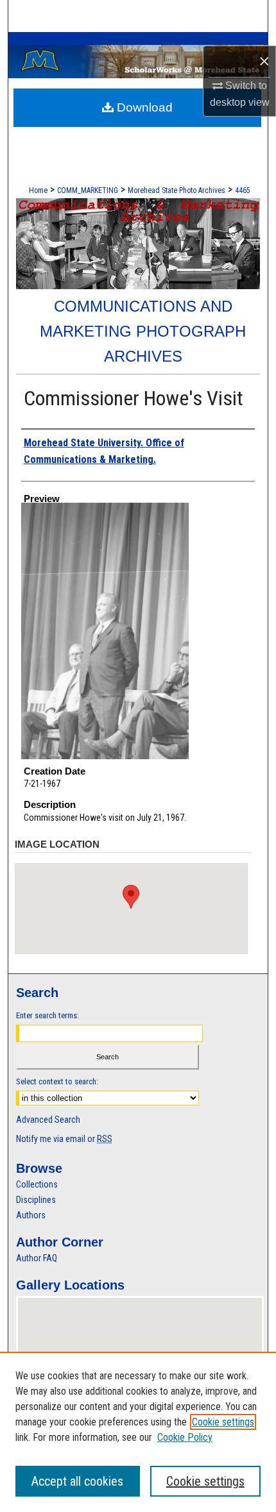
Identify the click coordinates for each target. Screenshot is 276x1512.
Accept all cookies (77, 1481)
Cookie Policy (184, 1437)
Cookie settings (223, 1422)
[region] (138, 1432)
